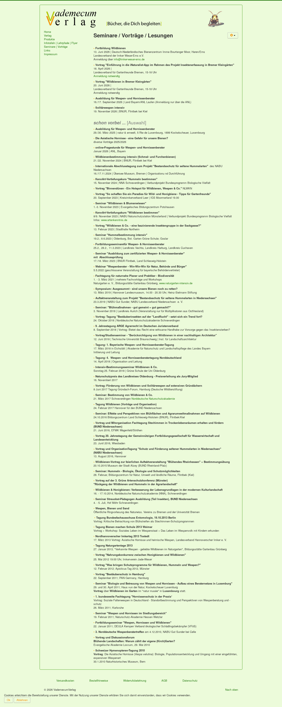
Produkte (49, 39)
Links (47, 50)
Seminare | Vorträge (56, 47)
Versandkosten (65, 680)
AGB (164, 680)
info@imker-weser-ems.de (129, 59)
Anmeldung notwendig (107, 76)
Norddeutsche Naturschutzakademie (153, 398)
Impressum (50, 54)
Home (47, 32)
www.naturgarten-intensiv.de (175, 283)
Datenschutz (190, 680)
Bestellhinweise (98, 680)
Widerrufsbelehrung (134, 680)
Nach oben (231, 690)
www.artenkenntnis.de (114, 220)
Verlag (47, 35)
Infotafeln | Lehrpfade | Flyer (60, 43)
